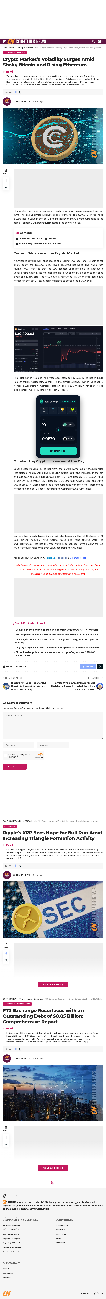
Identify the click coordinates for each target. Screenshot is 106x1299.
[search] (93, 41)
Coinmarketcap (78, 557)
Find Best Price (58, 450)
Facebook (61, 557)
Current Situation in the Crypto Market (38, 238)
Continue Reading (53, 984)
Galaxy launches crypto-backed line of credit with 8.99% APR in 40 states (56, 630)
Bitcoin (56, 214)
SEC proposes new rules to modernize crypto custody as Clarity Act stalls (56, 634)
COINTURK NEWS (21, 101)
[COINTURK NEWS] (27, 41)
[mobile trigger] (5, 41)
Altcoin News (10, 1187)
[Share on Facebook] (15, 92)
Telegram (50, 557)
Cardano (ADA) (27, 1187)
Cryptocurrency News (14, 53)
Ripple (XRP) (9, 826)
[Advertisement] (53, 1292)
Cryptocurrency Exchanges (17, 1004)
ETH (47, 222)
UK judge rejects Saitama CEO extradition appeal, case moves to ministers (57, 647)
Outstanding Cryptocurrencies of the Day (40, 243)
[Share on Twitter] (20, 92)
